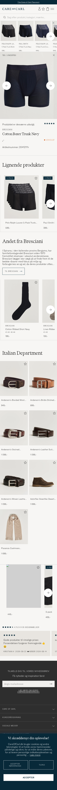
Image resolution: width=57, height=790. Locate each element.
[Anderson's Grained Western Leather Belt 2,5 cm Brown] (14, 447)
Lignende (23, 165)
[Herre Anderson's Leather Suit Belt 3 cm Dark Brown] (43, 427)
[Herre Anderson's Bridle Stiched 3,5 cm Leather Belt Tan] (43, 378)
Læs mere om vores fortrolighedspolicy (28, 691)
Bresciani (7, 130)
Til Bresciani (12, 271)
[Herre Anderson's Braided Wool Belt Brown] (14, 378)
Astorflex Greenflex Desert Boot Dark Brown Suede (42, 499)
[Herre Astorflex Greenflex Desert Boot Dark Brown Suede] (43, 477)
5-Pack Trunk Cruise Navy (43, 47)
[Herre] (23, 586)
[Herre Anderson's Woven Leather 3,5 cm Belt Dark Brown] (14, 477)
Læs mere (35, 755)
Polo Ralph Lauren (8, 44)
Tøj (3, 55)
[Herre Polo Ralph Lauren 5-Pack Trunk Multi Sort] (9, 31)
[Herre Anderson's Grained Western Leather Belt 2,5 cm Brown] (14, 427)
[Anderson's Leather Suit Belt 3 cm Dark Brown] (43, 447)
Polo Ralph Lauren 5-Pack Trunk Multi (20, 222)
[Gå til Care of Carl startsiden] (13, 9)
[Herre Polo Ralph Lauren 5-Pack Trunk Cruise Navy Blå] (43, 31)
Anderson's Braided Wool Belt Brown (13, 400)
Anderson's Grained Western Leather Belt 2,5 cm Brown (12, 449)
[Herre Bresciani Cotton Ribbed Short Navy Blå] (21, 301)
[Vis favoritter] (43, 8)
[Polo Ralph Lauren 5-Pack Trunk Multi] (21, 220)
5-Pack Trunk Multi (8, 47)
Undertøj (11, 55)
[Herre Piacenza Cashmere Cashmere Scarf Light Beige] (14, 526)
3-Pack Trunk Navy (25, 47)
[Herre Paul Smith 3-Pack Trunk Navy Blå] (26, 31)
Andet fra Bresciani (22, 241)
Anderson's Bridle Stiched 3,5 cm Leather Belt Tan (42, 400)
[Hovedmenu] (52, 9)
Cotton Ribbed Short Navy (17, 329)
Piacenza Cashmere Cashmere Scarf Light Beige (11, 548)
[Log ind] (39, 9)
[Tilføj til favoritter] (35, 178)
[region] (28, 643)
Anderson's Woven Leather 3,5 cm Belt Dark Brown (13, 499)
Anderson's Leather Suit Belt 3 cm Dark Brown (41, 449)
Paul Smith (23, 44)
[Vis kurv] (48, 9)
